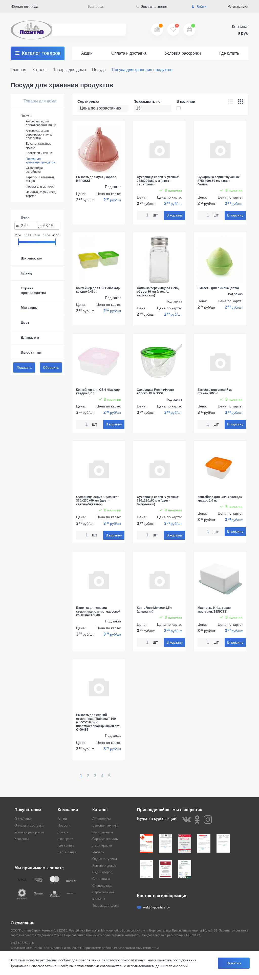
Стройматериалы (105, 839)
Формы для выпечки (40, 186)
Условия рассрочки (183, 53)
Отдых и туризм (104, 859)
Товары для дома (39, 101)
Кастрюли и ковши (39, 153)
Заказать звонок (153, 7)
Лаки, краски (102, 845)
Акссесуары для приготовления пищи (41, 123)
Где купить (229, 53)
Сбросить (51, 367)
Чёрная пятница (24, 6)
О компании (23, 819)
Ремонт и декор (104, 866)
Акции (87, 53)
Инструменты (102, 832)
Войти (201, 7)
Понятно (234, 963)
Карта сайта (67, 852)
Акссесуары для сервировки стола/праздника (39, 134)
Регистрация (238, 6)
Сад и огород (102, 872)
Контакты (21, 839)
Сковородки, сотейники (35, 169)
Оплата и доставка (128, 53)
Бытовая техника (105, 825)
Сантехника (101, 879)
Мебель (98, 852)
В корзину (174, 215)
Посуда (26, 116)
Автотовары (101, 819)
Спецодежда (102, 885)
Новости (64, 825)
